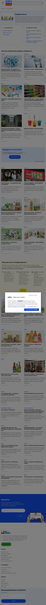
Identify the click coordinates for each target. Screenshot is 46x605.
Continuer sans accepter (33, 295)
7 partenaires (20, 300)
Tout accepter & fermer (31, 309)
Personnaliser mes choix (31, 306)
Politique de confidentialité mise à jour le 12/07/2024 (17, 306)
